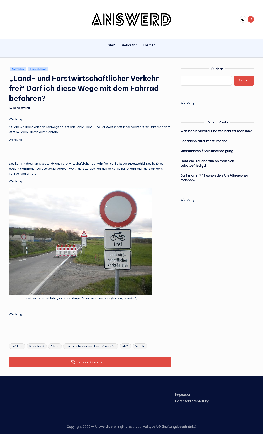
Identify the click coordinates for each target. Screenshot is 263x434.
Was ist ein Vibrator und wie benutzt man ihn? (216, 131)
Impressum (184, 395)
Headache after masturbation (204, 141)
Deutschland (38, 68)
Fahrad (55, 346)
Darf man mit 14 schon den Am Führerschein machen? (215, 177)
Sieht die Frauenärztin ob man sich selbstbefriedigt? (207, 163)
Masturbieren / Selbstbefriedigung (207, 151)
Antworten (18, 68)
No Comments (21, 108)
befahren (17, 346)
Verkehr (140, 346)
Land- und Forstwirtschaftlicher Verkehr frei (91, 346)
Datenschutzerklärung (192, 401)
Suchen (217, 69)
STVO (125, 346)
